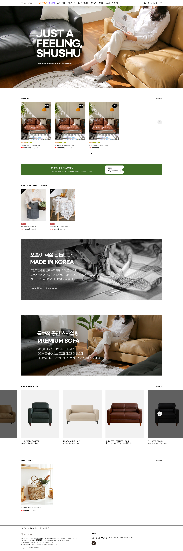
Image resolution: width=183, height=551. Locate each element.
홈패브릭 (93, 3)
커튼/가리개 (71, 3)
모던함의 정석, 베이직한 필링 (29, 443)
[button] (169, 47)
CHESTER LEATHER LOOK (74, 441)
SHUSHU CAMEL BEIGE (158, 441)
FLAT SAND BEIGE (29, 441)
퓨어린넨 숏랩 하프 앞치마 (28, 226)
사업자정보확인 (39, 540)
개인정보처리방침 (44, 528)
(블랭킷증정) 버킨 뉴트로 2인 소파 (30, 145)
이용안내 (23, 528)
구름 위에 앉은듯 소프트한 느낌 (156, 443)
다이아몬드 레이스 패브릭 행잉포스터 (60, 226)
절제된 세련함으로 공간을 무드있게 (115, 443)
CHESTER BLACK (113, 441)
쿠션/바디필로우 (83, 3)
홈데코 (101, 3)
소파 (58, 3)
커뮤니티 (115, 3)
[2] (62, 205)
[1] (33, 205)
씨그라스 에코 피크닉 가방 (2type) (31, 507)
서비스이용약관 (32, 528)
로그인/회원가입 (152, 3)
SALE (108, 3)
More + (159, 98)
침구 (63, 3)
